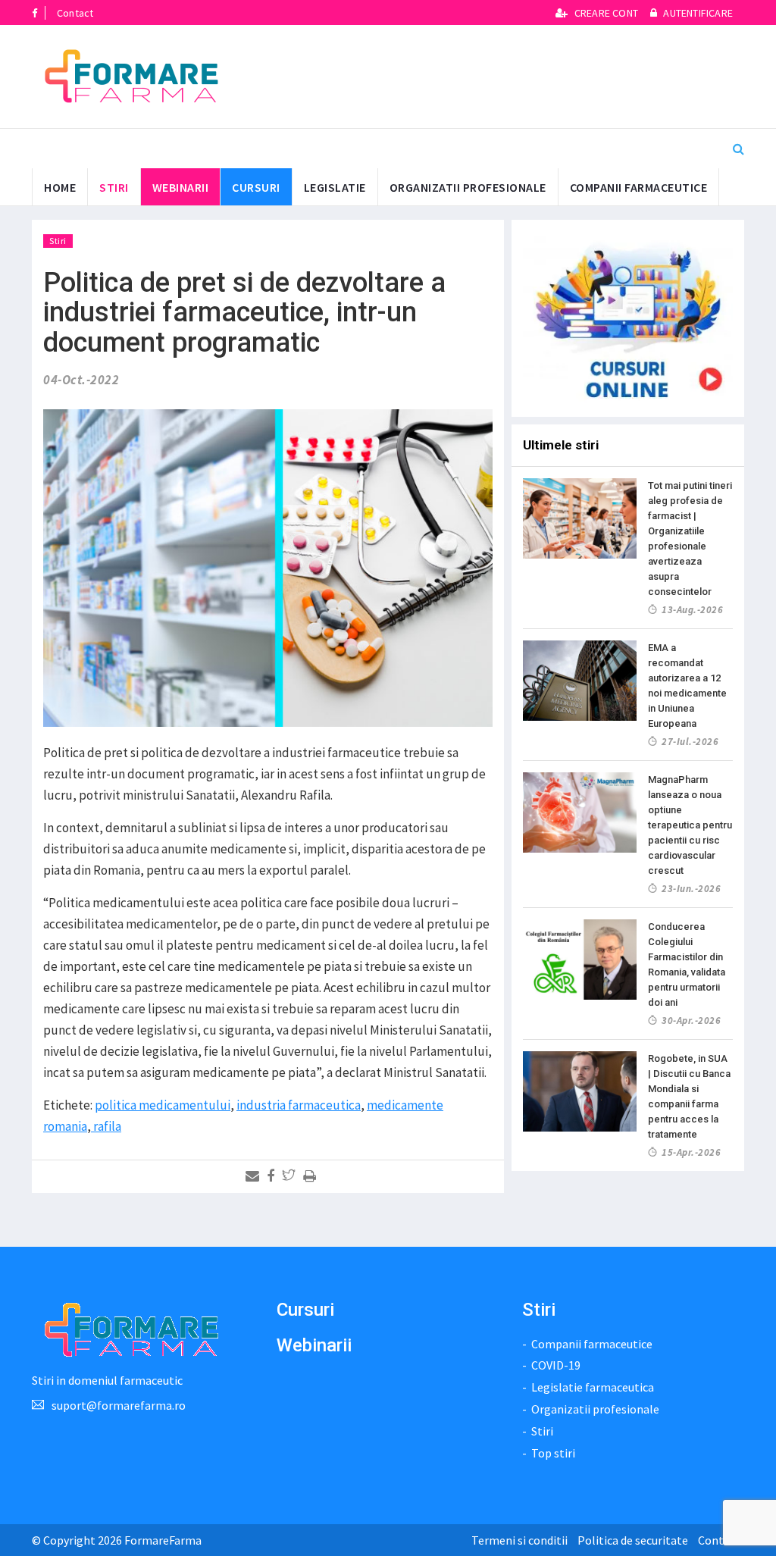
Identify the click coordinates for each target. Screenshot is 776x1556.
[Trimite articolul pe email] (255, 1176)
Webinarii (180, 187)
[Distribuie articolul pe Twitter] (291, 1176)
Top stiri (553, 1453)
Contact (75, 13)
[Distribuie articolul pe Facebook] (273, 1176)
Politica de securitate (632, 1540)
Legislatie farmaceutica (592, 1387)
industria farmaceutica (298, 1105)
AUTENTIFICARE (697, 13)
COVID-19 (555, 1365)
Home (60, 187)
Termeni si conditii (519, 1540)
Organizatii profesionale (468, 187)
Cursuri (305, 1309)
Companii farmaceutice (639, 187)
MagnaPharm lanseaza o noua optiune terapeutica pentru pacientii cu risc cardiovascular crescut (690, 825)
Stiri (114, 187)
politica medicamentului (162, 1105)
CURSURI (256, 187)
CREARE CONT (606, 13)
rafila (106, 1126)
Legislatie (335, 187)
